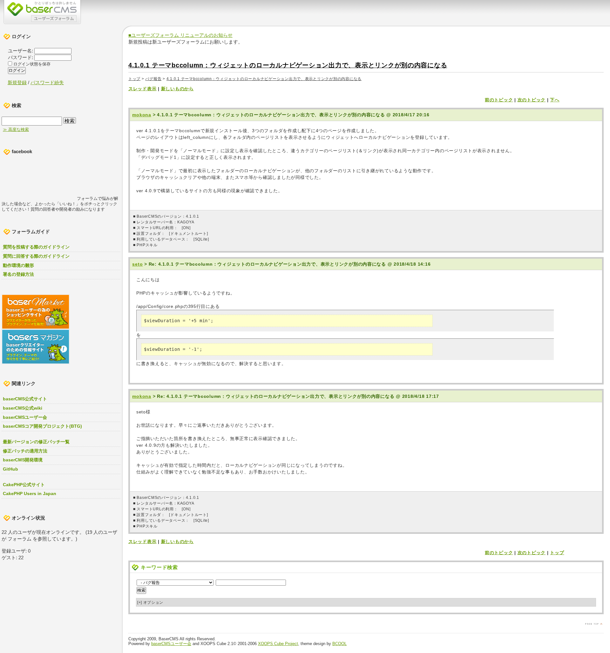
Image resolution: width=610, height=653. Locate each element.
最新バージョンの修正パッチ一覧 (36, 441)
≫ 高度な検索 (16, 129)
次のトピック (532, 99)
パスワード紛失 (47, 82)
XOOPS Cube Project (278, 643)
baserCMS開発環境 (23, 459)
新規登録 (17, 82)
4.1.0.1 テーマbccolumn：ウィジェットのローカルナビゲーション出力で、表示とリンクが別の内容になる (287, 65)
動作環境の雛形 (18, 265)
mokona (141, 114)
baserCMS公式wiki (22, 408)
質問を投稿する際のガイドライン (36, 246)
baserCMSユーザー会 (171, 643)
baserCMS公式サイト (25, 398)
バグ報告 (153, 79)
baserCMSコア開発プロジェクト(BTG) (42, 426)
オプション (150, 602)
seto (137, 264)
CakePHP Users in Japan (29, 493)
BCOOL (339, 643)
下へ (554, 99)
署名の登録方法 (18, 274)
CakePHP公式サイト (24, 484)
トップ (134, 79)
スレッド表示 (142, 88)
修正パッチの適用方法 (25, 450)
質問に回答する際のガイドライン (36, 256)
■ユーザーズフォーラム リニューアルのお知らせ (180, 35)
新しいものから (177, 88)
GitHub (10, 469)
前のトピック (499, 99)
